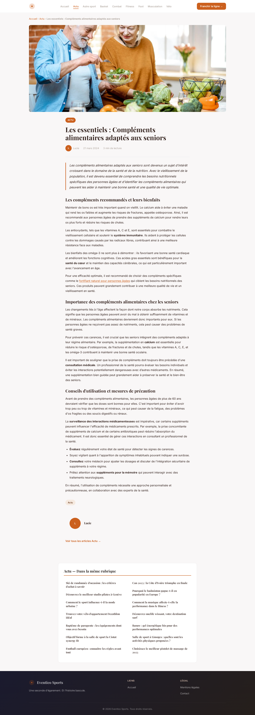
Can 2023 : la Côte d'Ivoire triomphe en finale (160, 583)
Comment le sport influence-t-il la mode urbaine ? (90, 604)
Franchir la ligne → (211, 6)
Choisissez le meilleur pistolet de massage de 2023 (160, 650)
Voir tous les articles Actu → (83, 541)
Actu (76, 6)
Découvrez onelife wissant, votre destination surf (159, 615)
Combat (117, 6)
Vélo (169, 6)
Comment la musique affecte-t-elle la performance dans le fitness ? (155, 604)
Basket (104, 6)
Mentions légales (189, 687)
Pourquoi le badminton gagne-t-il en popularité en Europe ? (154, 592)
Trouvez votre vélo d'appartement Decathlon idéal (93, 615)
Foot (141, 6)
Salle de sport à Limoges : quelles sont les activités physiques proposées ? (157, 638)
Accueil (64, 6)
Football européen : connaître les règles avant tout (93, 650)
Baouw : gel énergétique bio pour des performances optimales (154, 627)
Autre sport (89, 6)
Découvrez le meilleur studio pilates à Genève (94, 594)
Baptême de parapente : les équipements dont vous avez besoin (93, 627)
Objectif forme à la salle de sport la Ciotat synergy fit (91, 638)
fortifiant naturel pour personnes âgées (104, 281)
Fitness (130, 6)
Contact (184, 693)
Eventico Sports (50, 682)
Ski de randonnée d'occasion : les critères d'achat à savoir (91, 584)
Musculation (155, 6)
